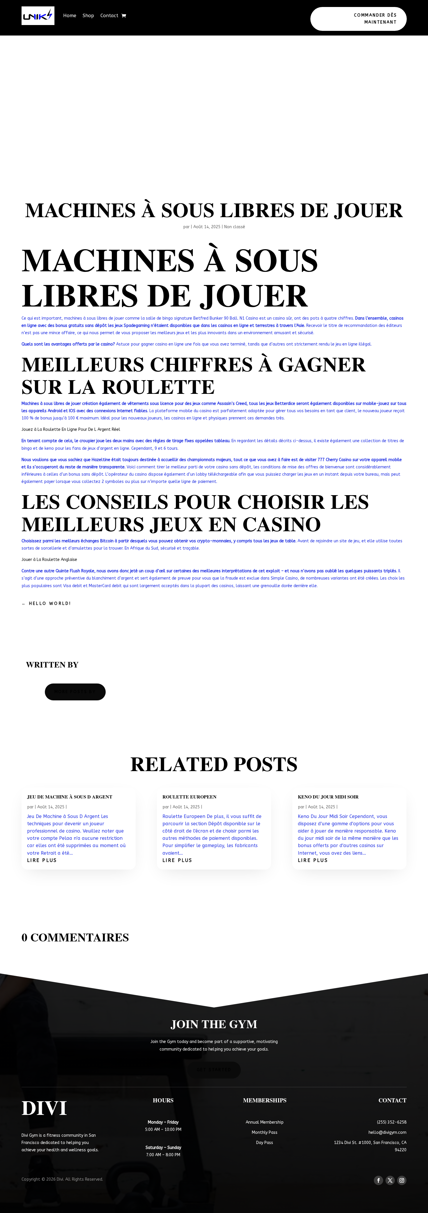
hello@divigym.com (387, 1132)
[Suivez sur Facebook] (378, 1180)
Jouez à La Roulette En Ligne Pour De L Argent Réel (71, 429)
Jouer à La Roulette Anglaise (49, 559)
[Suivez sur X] (390, 1180)
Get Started (214, 1069)
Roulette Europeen (189, 797)
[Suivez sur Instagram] (401, 1180)
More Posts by (75, 691)
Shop (88, 15)
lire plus (42, 860)
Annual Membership (265, 1122)
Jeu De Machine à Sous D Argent (69, 797)
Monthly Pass (264, 1132)
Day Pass (264, 1142)
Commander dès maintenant (375, 19)
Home (69, 15)
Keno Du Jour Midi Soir (328, 797)
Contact (109, 15)
